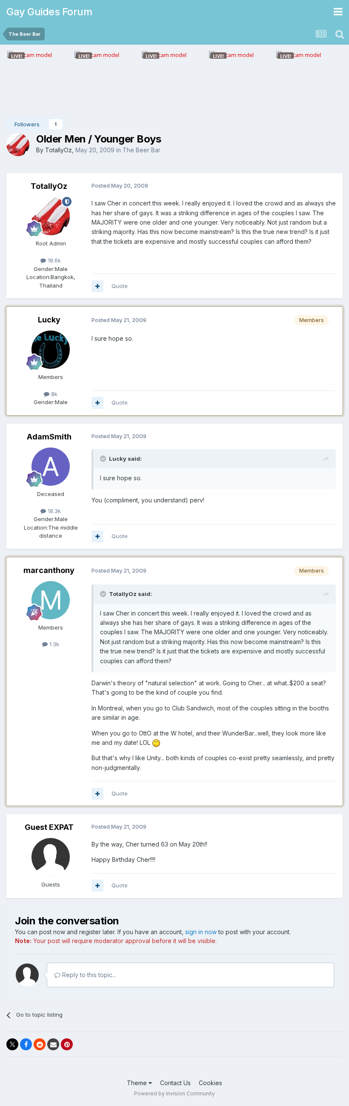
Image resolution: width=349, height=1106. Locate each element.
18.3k (53, 510)
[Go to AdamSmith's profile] (50, 467)
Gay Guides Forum (49, 12)
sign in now (201, 931)
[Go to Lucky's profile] (50, 350)
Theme (138, 1082)
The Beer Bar (141, 150)
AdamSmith (49, 436)
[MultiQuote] (97, 286)
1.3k (53, 644)
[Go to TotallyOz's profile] (17, 144)
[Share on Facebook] (26, 1044)
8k (53, 394)
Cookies (210, 1082)
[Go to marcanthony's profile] (50, 600)
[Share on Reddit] (40, 1044)
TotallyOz (58, 150)
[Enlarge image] (156, 742)
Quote (120, 285)
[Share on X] (12, 1044)
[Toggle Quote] (104, 458)
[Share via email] (53, 1044)
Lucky (49, 319)
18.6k (53, 260)
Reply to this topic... (88, 974)
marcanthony (48, 570)
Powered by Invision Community (174, 1093)
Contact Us (175, 1082)
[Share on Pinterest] (67, 1044)
